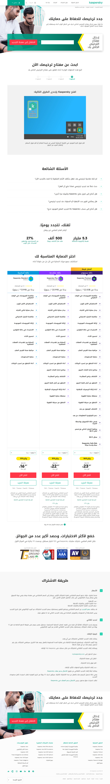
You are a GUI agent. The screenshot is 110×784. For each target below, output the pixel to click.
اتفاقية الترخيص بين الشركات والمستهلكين (76, 774)
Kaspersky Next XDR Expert (21, 758)
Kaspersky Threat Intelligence (21, 760)
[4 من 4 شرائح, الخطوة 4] (38, 77)
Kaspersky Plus (99, 749)
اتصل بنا (101, 779)
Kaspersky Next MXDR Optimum (45, 758)
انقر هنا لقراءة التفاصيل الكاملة (86, 500)
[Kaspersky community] (8, 771)
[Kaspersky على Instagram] (17, 771)
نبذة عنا (48, 3)
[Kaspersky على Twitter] (29, 771)
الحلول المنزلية (75, 3)
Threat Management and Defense (20, 755)
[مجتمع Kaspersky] (13, 771)
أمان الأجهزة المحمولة (72, 752)
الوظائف (64, 779)
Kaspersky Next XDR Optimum (45, 755)
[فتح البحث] (26, 3)
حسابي (15, 3)
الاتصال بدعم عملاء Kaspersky (57, 671)
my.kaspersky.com (78, 654)
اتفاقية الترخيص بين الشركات (61, 774)
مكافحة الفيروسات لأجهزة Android (69, 747)
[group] (55, 120)
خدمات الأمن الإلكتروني (22, 749)
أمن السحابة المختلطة (23, 763)
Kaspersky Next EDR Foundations (45, 749)
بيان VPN (86, 503)
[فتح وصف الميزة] (99, 296)
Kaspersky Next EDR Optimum (45, 752)
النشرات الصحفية (77, 779)
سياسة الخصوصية (99, 774)
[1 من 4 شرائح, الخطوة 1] (72, 77)
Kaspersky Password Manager (95, 760)
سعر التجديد (86, 609)
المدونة (88, 779)
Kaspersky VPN (99, 758)
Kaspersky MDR (24, 752)
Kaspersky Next (24, 747)
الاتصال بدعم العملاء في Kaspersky (63, 680)
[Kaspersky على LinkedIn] (25, 771)
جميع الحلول (100, 763)
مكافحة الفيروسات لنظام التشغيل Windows (69, 756)
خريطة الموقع (69, 779)
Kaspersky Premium (98, 752)
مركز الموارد (83, 779)
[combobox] (31, 2)
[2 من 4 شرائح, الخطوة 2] (61, 77)
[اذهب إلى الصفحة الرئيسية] (96, 3)
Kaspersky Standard (98, 747)
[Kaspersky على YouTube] (21, 771)
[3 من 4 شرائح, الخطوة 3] (49, 77)
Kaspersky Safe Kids (98, 755)
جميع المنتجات (49, 760)
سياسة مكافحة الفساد (90, 774)
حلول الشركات (64, 3)
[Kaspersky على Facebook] (33, 771)
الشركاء (55, 3)
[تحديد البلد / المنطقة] (35, 3)
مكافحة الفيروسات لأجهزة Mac (70, 749)
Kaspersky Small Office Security (45, 747)
